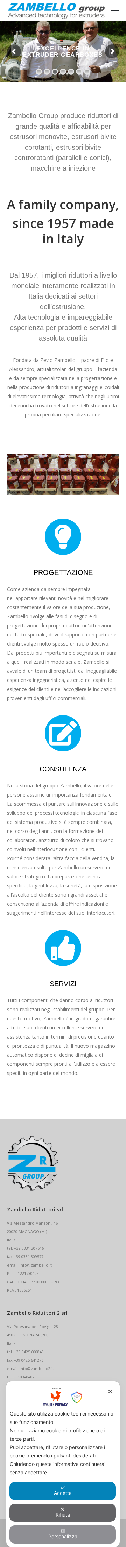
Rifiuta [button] (63, 1515)
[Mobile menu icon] (115, 10)
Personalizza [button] (62, 1536)
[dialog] (63, 1464)
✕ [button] (110, 1391)
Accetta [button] (63, 1493)
